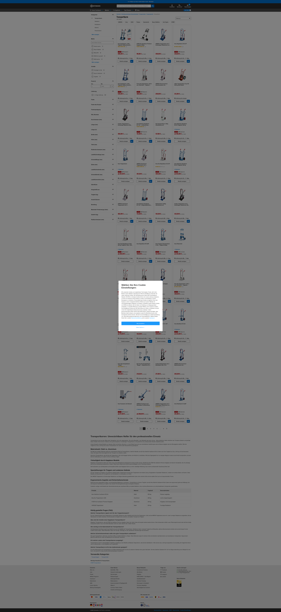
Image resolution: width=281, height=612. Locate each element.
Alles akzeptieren (141, 323)
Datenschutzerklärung (136, 318)
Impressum (152, 318)
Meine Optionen (140, 327)
